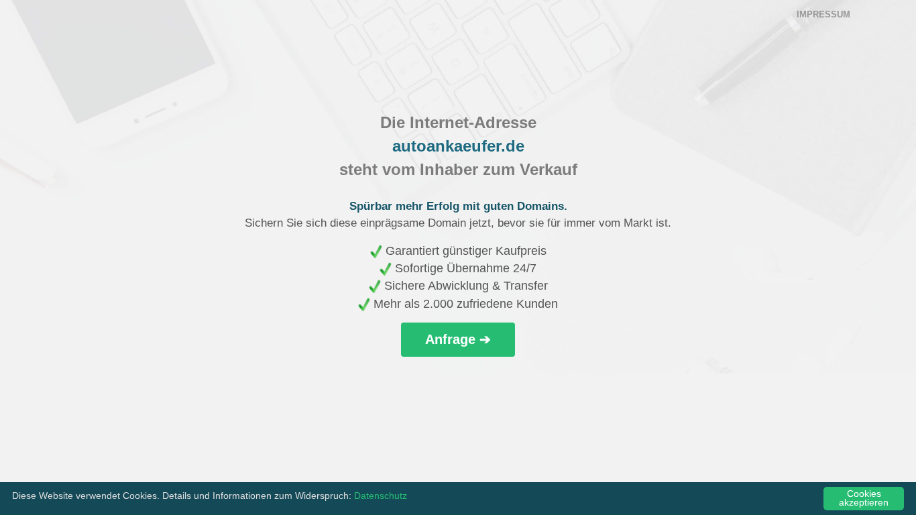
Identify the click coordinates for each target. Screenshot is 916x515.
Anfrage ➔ (458, 339)
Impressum (823, 14)
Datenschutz (380, 496)
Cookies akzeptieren (864, 498)
